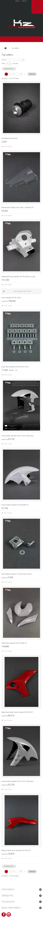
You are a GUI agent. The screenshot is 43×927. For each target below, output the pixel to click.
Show (3, 63)
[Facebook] (4, 914)
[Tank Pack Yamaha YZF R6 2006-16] (22, 613)
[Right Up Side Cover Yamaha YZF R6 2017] (22, 820)
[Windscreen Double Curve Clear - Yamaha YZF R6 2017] (22, 177)
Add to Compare (8, 146)
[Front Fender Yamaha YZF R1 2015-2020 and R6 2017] (22, 405)
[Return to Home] (5, 48)
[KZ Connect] (21, 24)
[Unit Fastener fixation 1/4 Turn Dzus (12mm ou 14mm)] (22, 544)
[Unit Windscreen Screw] (22, 108)
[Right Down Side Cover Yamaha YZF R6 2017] (22, 682)
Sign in (17, 1)
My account (8, 901)
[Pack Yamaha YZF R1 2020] (22, 291)
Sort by (4, 60)
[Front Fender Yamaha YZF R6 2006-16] (22, 475)
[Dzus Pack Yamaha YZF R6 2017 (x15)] (22, 336)
